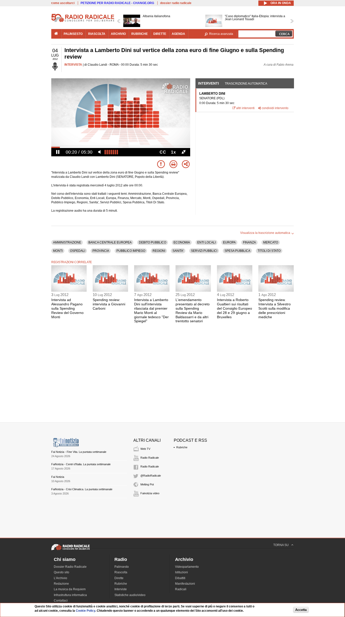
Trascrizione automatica (246, 83)
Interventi (208, 83)
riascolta (96, 34)
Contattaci (61, 600)
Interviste (120, 589)
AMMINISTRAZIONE (67, 242)
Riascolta (120, 572)
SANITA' (178, 251)
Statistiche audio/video (129, 595)
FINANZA (249, 242)
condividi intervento (275, 108)
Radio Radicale (149, 457)
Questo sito (61, 572)
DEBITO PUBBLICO (152, 242)
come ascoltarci (63, 3)
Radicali (180, 589)
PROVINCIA (100, 251)
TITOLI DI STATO (269, 251)
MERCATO (270, 242)
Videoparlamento (187, 567)
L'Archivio (60, 578)
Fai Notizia (57, 476)
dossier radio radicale (175, 3)
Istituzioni (181, 572)
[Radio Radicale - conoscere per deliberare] (70, 550)
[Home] (82, 21)
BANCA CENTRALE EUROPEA (110, 242)
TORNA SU (281, 545)
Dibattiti (180, 578)
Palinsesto (121, 567)
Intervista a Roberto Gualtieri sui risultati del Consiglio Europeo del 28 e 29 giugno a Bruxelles (234, 308)
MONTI (58, 251)
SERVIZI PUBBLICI (204, 251)
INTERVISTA (73, 64)
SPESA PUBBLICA (237, 251)
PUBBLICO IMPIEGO (130, 251)
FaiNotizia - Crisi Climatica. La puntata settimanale (81, 489)
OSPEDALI (77, 251)
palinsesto (73, 34)
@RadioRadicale (150, 475)
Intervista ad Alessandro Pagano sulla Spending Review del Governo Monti (67, 308)
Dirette (119, 578)
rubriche (139, 34)
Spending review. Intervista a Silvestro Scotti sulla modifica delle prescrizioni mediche (274, 308)
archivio (118, 34)
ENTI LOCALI (206, 242)
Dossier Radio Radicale (70, 567)
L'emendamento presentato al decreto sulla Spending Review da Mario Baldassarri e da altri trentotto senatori (193, 310)
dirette (159, 34)
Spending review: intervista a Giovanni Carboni (109, 304)
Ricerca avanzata (221, 34)
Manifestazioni (185, 583)
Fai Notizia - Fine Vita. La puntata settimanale (78, 451)
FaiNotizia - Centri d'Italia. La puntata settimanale (81, 464)
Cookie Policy (85, 610)
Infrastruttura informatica (70, 595)
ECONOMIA (182, 242)
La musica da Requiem (70, 589)
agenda (178, 34)
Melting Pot (147, 484)
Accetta (301, 610)
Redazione (61, 583)
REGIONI (159, 251)
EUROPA (229, 242)
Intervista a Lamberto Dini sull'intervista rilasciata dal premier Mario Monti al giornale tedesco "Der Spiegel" (151, 310)
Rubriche (181, 447)
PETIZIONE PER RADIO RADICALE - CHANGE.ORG (117, 3)
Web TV (145, 448)
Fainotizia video (149, 493)
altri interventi (245, 108)
